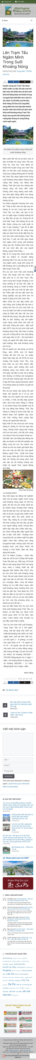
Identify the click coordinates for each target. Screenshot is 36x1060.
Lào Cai (10, 974)
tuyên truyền (12, 988)
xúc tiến (19, 991)
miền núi (22, 977)
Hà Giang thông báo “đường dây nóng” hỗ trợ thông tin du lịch (18, 918)
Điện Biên (7, 995)
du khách (5, 964)
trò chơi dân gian (27, 984)
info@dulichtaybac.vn (14, 1050)
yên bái (26, 991)
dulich (11, 964)
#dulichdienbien (7, 958)
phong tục (18, 980)
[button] (32, 20)
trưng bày (6, 988)
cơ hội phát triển (25, 961)
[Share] (13, 81)
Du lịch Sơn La (21, 967)
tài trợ (17, 988)
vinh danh (27, 988)
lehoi (4, 974)
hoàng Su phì (29, 967)
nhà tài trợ (5, 980)
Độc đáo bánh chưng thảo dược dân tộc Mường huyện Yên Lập (21, 704)
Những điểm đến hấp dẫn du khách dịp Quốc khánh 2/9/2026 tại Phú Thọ (22, 817)
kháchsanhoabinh (27, 970)
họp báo (14, 970)
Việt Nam (5, 991)
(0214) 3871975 (27, 1050)
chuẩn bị (15, 958)
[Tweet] (24, 81)
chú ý (19, 958)
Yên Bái (9, 690)
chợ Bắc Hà (24, 958)
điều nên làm (15, 995)
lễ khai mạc (11, 977)
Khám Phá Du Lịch (18, 880)
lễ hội (16, 974)
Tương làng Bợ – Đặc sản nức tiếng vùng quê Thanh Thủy (20, 899)
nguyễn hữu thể (28, 977)
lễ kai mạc (5, 977)
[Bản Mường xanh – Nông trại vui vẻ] (6, 850)
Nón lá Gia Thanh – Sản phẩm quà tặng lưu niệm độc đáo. (20, 930)
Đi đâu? (15, 690)
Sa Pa (12, 984)
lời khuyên (17, 977)
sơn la (18, 984)
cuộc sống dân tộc (7, 961)
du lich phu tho (19, 964)
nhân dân (11, 980)
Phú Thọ (25, 980)
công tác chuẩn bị (16, 961)
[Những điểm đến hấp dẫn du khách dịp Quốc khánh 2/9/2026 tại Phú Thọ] (6, 818)
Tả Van (22, 988)
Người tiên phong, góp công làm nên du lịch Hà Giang (20, 908)
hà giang (7, 970)
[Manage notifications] (4, 1055)
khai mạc (18, 970)
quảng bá (5, 984)
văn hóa (12, 991)
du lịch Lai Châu (9, 967)
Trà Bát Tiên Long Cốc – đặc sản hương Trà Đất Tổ (19, 938)
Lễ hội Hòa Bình (23, 974)
